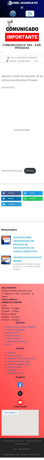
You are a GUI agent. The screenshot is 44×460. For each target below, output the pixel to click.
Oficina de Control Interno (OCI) (21, 358)
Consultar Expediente (16, 330)
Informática (12, 370)
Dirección (11, 353)
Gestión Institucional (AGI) (18, 361)
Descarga (30, 171)
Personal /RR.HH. (15, 367)
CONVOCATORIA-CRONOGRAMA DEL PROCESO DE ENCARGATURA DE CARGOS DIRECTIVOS (25, 244)
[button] (22, 7)
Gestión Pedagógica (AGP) (18, 364)
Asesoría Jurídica (14, 355)
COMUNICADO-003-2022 (12, 171)
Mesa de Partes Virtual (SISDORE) (21, 327)
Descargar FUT (13, 333)
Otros (9, 344)
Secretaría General (15, 373)
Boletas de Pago (14, 336)
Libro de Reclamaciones (17, 341)
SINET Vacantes (13, 339)
